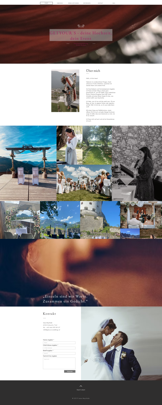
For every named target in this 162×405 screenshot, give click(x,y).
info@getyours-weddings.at (51, 330)
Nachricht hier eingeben (50, 356)
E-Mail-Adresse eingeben (50, 345)
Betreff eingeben (47, 350)
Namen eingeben (48, 340)
